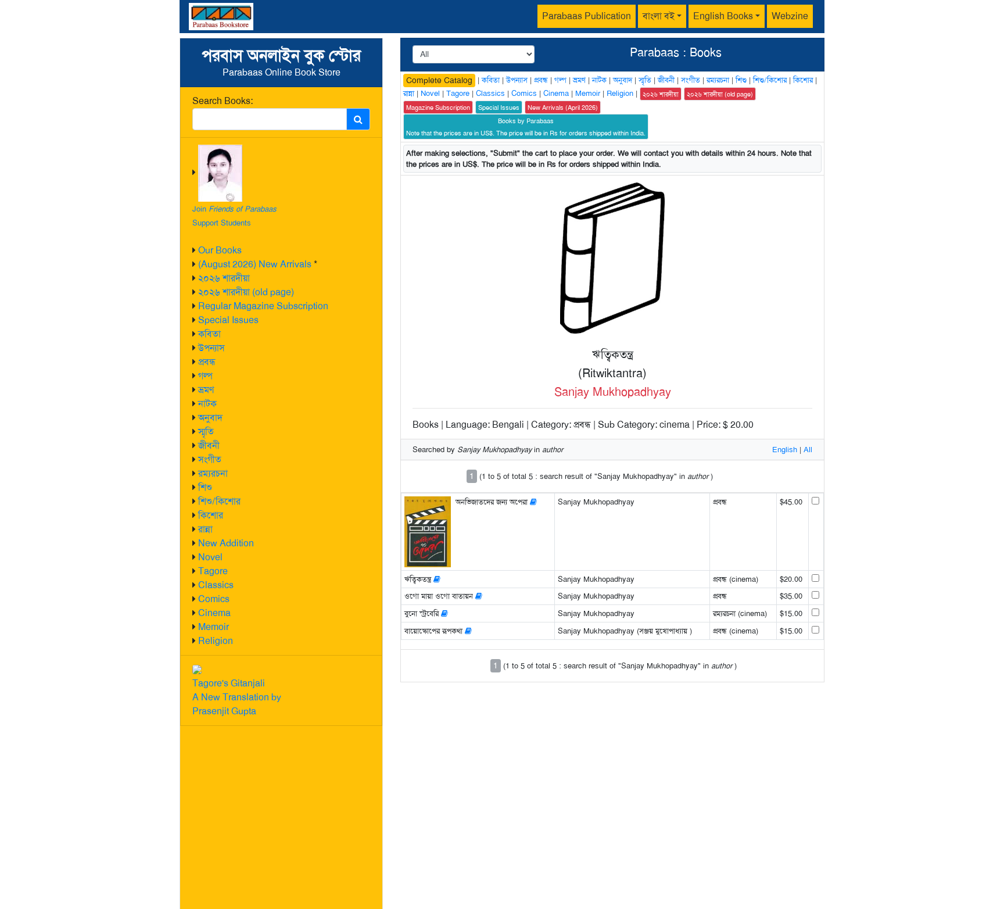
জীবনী (209, 445)
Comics (214, 599)
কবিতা (209, 334)
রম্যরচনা (213, 473)
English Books (723, 16)
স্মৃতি (206, 431)
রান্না (205, 529)
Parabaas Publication (586, 16)
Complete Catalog (439, 80)
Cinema (214, 613)
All (808, 449)
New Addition (226, 543)
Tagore (213, 571)
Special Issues (228, 320)
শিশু (205, 487)
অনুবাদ (210, 417)
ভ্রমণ (206, 390)
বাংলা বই (659, 16)
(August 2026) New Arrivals (254, 264)
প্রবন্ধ (207, 362)
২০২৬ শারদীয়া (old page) (246, 292)
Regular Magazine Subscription (263, 306)
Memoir (213, 627)
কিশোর (210, 515)
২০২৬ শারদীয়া (224, 278)
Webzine (790, 16)
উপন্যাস (211, 348)
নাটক (207, 404)
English (784, 449)
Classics (216, 585)
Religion (215, 641)
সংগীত (209, 459)
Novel (210, 557)
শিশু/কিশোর (219, 501)
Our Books (220, 250)
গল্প (205, 376)
